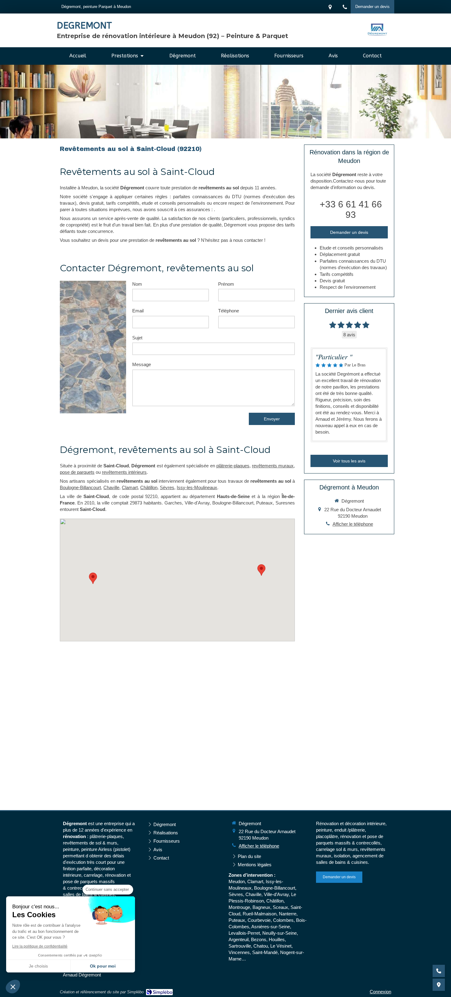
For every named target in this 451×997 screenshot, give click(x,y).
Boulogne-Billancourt (80, 487)
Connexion (380, 991)
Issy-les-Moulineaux (197, 487)
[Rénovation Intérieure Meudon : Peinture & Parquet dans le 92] (377, 30)
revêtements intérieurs (124, 472)
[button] (13, 986)
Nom (137, 284)
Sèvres (167, 487)
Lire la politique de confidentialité (39, 946)
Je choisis (38, 966)
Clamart (130, 487)
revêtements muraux (273, 465)
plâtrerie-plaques (232, 465)
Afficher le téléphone (353, 524)
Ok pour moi (103, 966)
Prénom (226, 284)
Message (141, 364)
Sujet (137, 337)
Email (138, 310)
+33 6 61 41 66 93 (351, 209)
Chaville (111, 487)
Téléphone (228, 310)
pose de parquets (77, 472)
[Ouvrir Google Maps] (439, 985)
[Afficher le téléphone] (439, 971)
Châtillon (148, 487)
